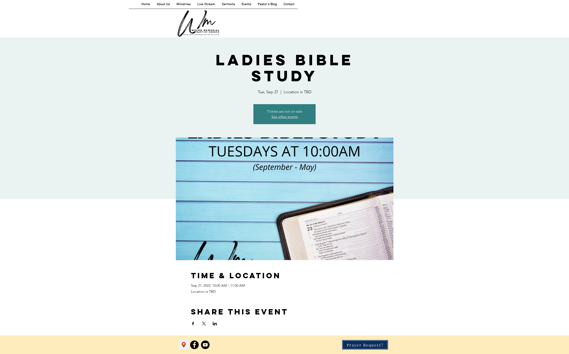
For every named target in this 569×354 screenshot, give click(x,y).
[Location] (184, 345)
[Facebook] (194, 344)
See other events (284, 117)
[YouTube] (205, 344)
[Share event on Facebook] (193, 323)
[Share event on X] (204, 323)
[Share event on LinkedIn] (215, 323)
